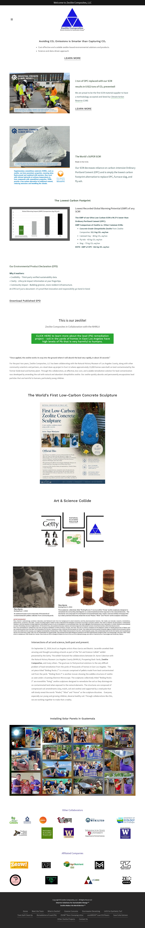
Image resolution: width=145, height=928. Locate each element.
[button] (12, 19)
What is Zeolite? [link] (54, 911)
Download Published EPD (25, 300)
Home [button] (25, 911)
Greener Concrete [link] (71, 911)
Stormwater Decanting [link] (91, 911)
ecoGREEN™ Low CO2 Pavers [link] (98, 915)
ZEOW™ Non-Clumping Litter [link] (72, 915)
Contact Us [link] (83, 919)
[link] (72, 19)
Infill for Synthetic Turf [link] (113, 911)
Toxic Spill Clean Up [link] (25, 915)
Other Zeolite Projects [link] (66, 919)
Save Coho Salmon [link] (120, 915)
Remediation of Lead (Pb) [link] (47, 915)
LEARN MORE (72, 58)
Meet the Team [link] (38, 911)
